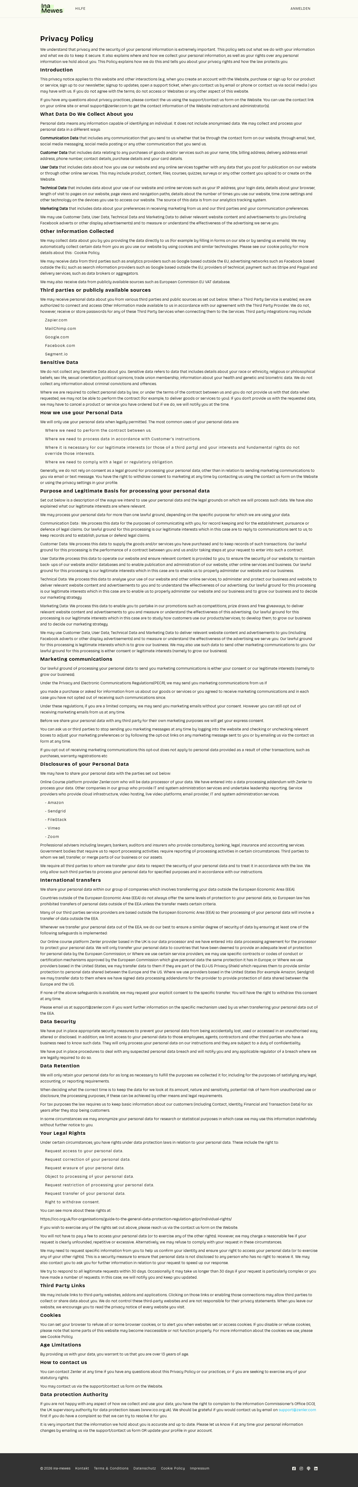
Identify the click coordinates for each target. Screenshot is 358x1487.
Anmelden (301, 9)
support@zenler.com (109, 106)
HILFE (80, 9)
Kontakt (82, 1468)
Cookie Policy (86, 252)
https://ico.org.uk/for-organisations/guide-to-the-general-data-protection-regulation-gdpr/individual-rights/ (136, 1219)
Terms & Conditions (111, 1468)
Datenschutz (144, 1468)
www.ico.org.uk (156, 1410)
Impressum (199, 1468)
